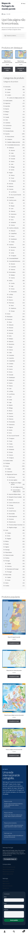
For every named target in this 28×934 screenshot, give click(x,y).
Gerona (13, 250)
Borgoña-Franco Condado (15, 497)
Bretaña (11, 500)
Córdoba (11, 363)
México (7, 541)
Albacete (13, 230)
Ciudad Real (14, 233)
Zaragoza (13, 181)
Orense (12, 289)
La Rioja (11, 294)
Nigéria (7, 547)
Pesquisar (14, 931)
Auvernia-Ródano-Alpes (15, 494)
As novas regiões (13, 480)
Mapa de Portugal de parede (9, 867)
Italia (6, 530)
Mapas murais (6, 881)
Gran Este (11, 508)
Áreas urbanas (10, 136)
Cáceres (13, 278)
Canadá (7, 117)
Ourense (11, 416)
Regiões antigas (13, 527)
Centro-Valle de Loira (14, 502)
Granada (13, 158)
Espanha (7, 134)
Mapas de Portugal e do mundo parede (8, 6)
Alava (12, 305)
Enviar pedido (14, 920)
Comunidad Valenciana (14, 261)
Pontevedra (14, 291)
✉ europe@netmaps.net (10, 859)
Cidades (9, 89)
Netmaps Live (6, 888)
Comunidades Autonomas (13, 145)
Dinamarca (8, 128)
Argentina (7, 103)
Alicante (13, 264)
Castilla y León (12, 200)
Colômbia (7, 122)
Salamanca (13, 214)
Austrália (7, 106)
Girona (10, 372)
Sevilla (12, 169)
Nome (5, 896)
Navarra (11, 300)
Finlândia (7, 463)
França (7, 466)
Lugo (12, 286)
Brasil (6, 114)
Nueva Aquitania (13, 516)
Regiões (9, 538)
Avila (12, 203)
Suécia (6, 583)
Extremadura (12, 272)
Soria (12, 219)
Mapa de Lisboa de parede (8, 869)
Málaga (13, 167)
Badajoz (13, 275)
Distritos (9, 566)
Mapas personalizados (7, 886)
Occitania (11, 519)
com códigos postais (18, 487)
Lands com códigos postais (15, 98)
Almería (13, 150)
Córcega (11, 505)
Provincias (9, 319)
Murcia (10, 297)
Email (5, 903)
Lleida (10, 399)
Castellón (13, 266)
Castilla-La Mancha (13, 228)
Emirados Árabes (9, 131)
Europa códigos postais (8, 874)
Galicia (10, 280)
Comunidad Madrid (13, 258)
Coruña (12, 283)
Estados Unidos (9, 460)
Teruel (12, 178)
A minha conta (4, 931)
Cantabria (11, 197)
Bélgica (7, 111)
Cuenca (12, 236)
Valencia (13, 269)
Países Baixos (8, 552)
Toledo (12, 241)
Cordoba (13, 156)
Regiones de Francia (12, 474)
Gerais (8, 92)
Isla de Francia (12, 511)
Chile (6, 120)
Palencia (13, 211)
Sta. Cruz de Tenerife (16, 194)
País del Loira (12, 522)
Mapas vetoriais (6, 883)
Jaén (12, 164)
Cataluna (11, 244)
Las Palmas (13, 192)
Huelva (12, 161)
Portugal (7, 560)
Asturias (11, 183)
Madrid (10, 405)
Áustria (7, 109)
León (12, 208)
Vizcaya (13, 311)
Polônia (7, 558)
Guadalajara (14, 239)
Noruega (7, 549)
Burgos (12, 206)
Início (4, 14)
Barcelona (13, 247)
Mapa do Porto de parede (8, 871)
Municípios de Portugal (12, 569)
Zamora (13, 225)
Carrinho (21, 930)
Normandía (12, 513)
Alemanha (7, 86)
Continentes (8, 125)
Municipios (9, 316)
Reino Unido (8, 574)
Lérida (12, 253)
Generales (9, 471)
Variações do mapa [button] (7, 69)
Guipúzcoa (13, 308)
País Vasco (11, 302)
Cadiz (12, 153)
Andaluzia (11, 147)
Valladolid (13, 222)
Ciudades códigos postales (13, 142)
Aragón (11, 172)
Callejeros (9, 139)
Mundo (7, 544)
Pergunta (6, 909)
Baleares (11, 186)
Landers (9, 95)
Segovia (13, 217)
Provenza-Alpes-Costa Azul (16, 524)
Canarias (11, 189)
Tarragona (13, 255)
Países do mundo (9, 555)
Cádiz (10, 352)
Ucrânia (7, 585)
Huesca (12, 175)
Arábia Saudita (8, 100)
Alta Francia (12, 477)
